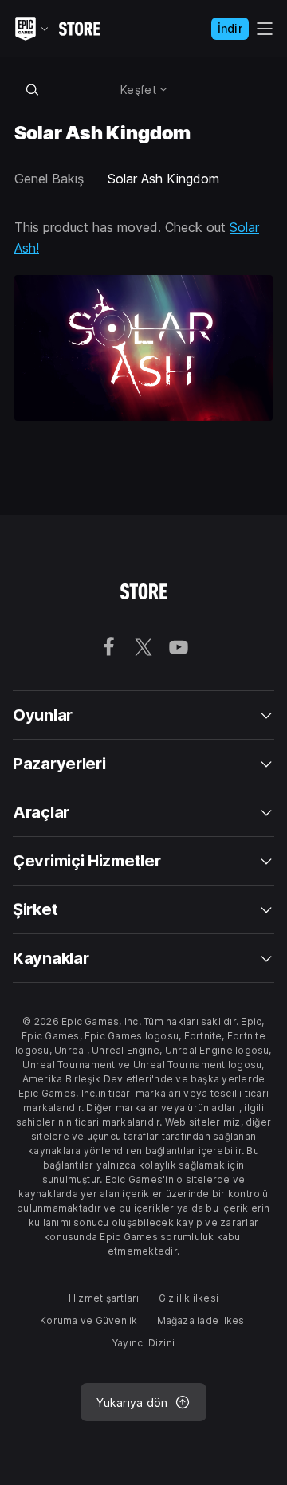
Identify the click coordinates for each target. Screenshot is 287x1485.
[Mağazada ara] (31, 89)
